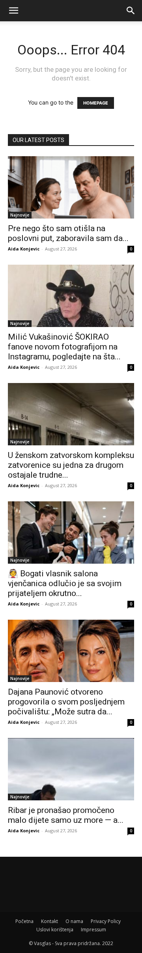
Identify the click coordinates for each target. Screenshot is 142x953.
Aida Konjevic (23, 249)
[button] (13, 10)
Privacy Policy (106, 921)
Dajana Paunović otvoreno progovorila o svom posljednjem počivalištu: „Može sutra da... (66, 701)
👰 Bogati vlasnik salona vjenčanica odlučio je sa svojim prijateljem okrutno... (64, 583)
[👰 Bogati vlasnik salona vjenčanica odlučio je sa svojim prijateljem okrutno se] (71, 532)
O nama (74, 921)
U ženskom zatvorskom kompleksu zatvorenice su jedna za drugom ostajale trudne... (71, 465)
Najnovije (19, 215)
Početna (24, 921)
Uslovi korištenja (54, 929)
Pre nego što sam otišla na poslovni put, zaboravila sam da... (68, 233)
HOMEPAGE (95, 103)
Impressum (93, 929)
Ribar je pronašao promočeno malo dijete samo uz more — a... (65, 815)
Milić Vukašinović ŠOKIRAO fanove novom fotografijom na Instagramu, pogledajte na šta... (64, 346)
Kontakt (49, 921)
